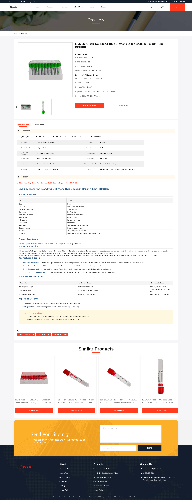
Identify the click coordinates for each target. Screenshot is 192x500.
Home (37, 7)
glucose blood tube (60, 334)
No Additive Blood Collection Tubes (105, 473)
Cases (103, 7)
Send (149, 448)
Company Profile (65, 469)
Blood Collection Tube (26, 334)
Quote (178, 7)
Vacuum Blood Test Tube (102, 477)
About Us (78, 7)
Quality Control (64, 477)
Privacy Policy (64, 490)
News (92, 7)
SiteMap (62, 486)
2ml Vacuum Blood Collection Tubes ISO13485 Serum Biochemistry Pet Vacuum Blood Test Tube (118, 401)
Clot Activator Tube (100, 481)
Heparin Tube (98, 490)
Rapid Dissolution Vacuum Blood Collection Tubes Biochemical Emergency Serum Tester (33, 401)
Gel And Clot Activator (101, 486)
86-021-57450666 (179, 1)
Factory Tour (63, 473)
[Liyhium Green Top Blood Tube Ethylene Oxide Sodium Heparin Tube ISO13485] (45, 70)
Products (50, 7)
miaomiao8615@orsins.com (158, 1)
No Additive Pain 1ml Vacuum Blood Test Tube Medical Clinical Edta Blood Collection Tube (76, 401)
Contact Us (63, 481)
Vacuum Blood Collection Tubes (104, 469)
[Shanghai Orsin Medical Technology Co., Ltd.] (14, 7)
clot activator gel (43, 334)
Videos (64, 7)
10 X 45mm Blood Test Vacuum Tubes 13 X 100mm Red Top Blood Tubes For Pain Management (159, 401)
